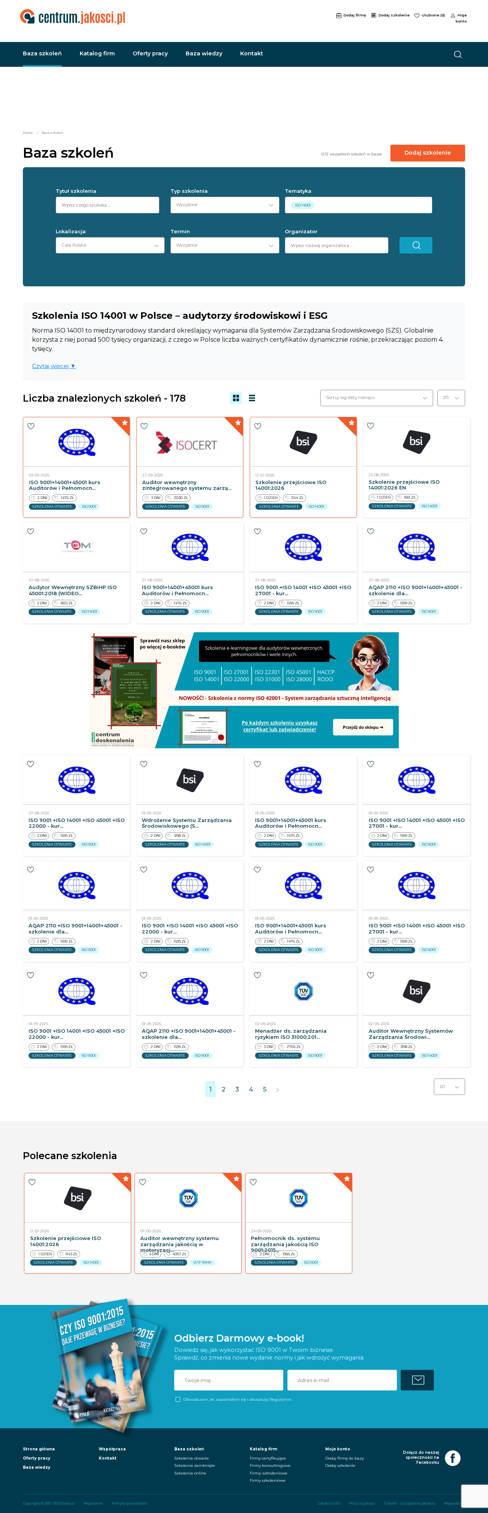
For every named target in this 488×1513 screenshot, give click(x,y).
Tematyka (298, 191)
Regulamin (93, 1503)
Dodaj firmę (355, 15)
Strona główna (39, 1449)
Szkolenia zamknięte (194, 1465)
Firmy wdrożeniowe (268, 1473)
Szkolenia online (190, 1473)
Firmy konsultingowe (270, 1465)
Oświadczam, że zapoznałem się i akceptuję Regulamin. (237, 1399)
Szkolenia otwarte (191, 1458)
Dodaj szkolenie (395, 15)
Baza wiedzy (204, 53)
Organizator (301, 231)
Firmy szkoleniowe (268, 1480)
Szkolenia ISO (329, 1503)
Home (28, 133)
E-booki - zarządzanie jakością (409, 1503)
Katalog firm (97, 53)
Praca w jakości (362, 1503)
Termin (180, 231)
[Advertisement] (260, 19)
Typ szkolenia (189, 191)
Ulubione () (434, 15)
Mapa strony (454, 1503)
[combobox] (222, 205)
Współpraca (112, 1449)
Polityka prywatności (130, 1503)
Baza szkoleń (42, 53)
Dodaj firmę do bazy (344, 1458)
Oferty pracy (150, 53)
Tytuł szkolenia (76, 191)
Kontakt (251, 53)
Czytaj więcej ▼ (54, 366)
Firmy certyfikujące (268, 1458)
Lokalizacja (71, 231)
